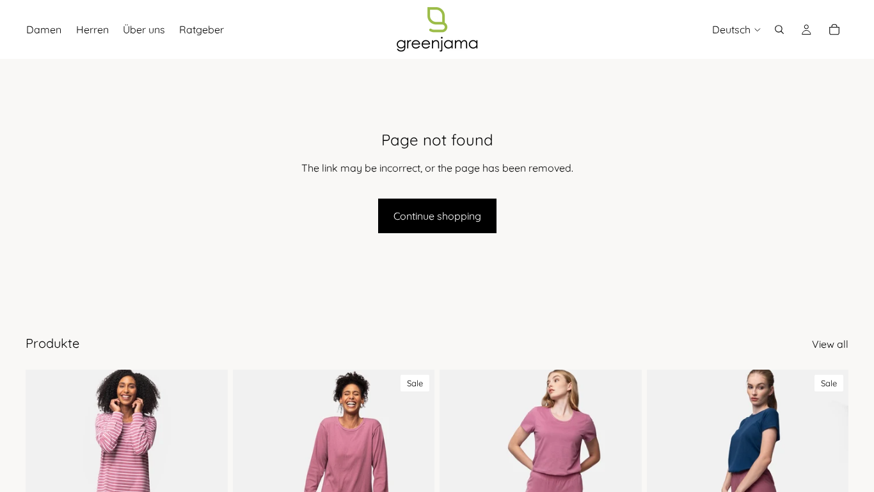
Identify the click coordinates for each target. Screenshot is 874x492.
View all (830, 344)
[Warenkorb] (834, 29)
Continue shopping (437, 215)
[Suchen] (779, 29)
